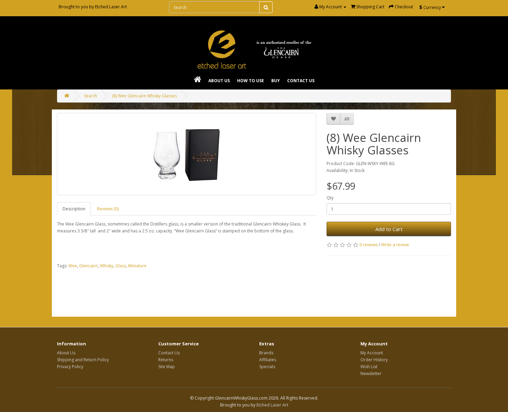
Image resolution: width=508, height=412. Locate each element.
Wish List (368, 367)
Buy (275, 81)
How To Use (250, 81)
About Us (219, 81)
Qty (330, 198)
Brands (266, 353)
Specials (267, 367)
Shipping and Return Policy (83, 360)
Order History (374, 360)
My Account (371, 353)
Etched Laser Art (111, 7)
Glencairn (88, 266)
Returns (165, 360)
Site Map (166, 367)
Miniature (137, 266)
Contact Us (300, 81)
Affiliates (267, 360)
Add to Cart (389, 229)
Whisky (106, 266)
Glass (120, 266)
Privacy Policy (70, 367)
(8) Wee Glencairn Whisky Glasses (144, 96)
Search (90, 96)
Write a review (395, 245)
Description (74, 209)
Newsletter (371, 373)
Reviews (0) (108, 209)
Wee (72, 266)
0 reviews (368, 245)
